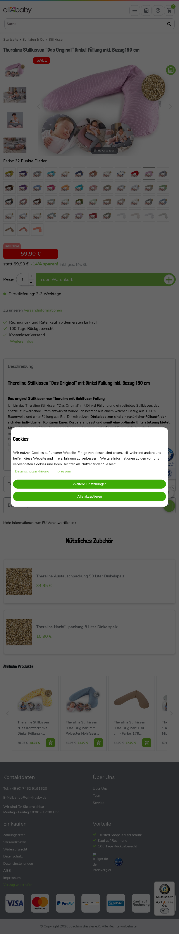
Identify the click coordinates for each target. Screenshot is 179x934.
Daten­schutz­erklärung (32, 471)
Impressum (62, 471)
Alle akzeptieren (89, 496)
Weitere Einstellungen (90, 483)
